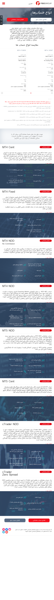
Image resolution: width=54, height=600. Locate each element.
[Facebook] (6, 529)
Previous (52, 93)
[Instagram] (9, 529)
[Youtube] (6, 532)
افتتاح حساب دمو (41, 20)
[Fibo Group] (44, 3)
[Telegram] (3, 532)
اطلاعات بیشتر (49, 163)
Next (2, 93)
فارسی (30, 4)
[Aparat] (3, 529)
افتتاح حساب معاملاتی (17, 20)
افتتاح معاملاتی (45, 147)
